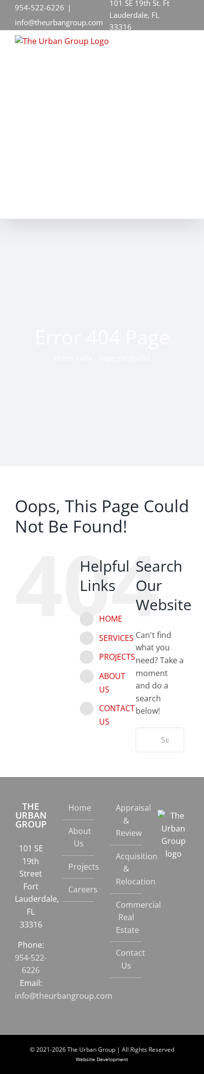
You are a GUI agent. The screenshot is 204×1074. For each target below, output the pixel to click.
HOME (110, 618)
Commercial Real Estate (126, 917)
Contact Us (126, 959)
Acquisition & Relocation (126, 869)
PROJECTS (117, 656)
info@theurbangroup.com (59, 22)
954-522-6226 (39, 7)
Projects (78, 866)
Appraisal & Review (126, 820)
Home (78, 807)
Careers (78, 889)
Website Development (102, 1059)
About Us (78, 837)
